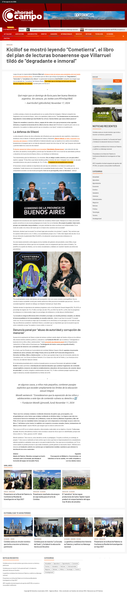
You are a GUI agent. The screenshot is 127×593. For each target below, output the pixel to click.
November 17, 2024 (60, 103)
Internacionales (66, 34)
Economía (110, 34)
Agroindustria (32, 34)
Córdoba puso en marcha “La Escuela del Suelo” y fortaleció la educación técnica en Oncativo (48, 544)
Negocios (79, 34)
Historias (95, 196)
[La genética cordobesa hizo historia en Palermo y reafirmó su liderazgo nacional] (78, 527)
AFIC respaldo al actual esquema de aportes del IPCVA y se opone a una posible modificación (88, 29)
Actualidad (8, 34)
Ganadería (53, 34)
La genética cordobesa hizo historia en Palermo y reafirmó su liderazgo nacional (31, 29)
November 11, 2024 (65, 403)
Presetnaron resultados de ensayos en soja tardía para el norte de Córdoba (46, 496)
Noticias (88, 34)
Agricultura (19, 34)
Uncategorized (97, 218)
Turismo (95, 215)
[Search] (123, 36)
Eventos (44, 34)
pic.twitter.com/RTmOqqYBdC (58, 98)
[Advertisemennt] (84, 15)
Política (7, 38)
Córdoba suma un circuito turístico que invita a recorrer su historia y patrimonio (17, 544)
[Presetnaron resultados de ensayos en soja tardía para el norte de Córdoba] (47, 479)
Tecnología (99, 34)
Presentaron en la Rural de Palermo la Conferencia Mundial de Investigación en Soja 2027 (18, 496)
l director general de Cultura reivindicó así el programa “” (39, 149)
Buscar (95, 77)
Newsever (90, 591)
